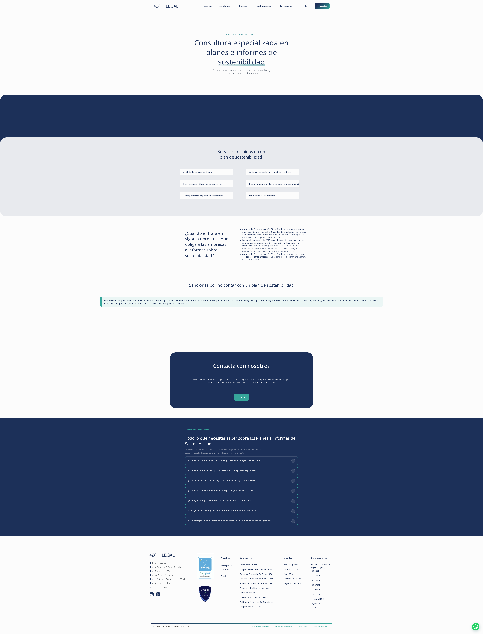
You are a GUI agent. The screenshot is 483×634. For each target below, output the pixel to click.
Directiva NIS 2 (317, 599)
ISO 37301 (315, 585)
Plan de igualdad (291, 564)
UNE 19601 (316, 594)
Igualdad (243, 6)
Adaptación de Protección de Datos (256, 569)
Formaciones (286, 6)
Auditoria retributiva (292, 578)
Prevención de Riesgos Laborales (254, 588)
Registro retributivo (292, 583)
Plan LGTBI (288, 574)
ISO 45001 (315, 589)
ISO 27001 (315, 580)
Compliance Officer (248, 564)
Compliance (224, 6)
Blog (306, 6)
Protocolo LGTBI (291, 569)
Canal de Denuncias (249, 592)
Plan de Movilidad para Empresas (255, 597)
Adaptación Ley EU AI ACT (251, 606)
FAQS (223, 576)
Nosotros (207, 6)
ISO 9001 (315, 571)
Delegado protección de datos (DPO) (256, 574)
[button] (475, 626)
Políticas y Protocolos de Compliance (256, 602)
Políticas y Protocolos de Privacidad (256, 583)
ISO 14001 (315, 575)
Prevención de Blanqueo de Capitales (256, 578)
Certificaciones (264, 6)
